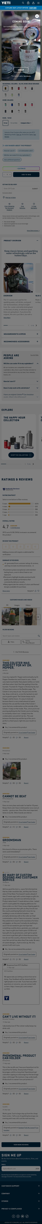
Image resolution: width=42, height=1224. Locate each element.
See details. (27, 76)
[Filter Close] (37, 16)
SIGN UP (21, 70)
